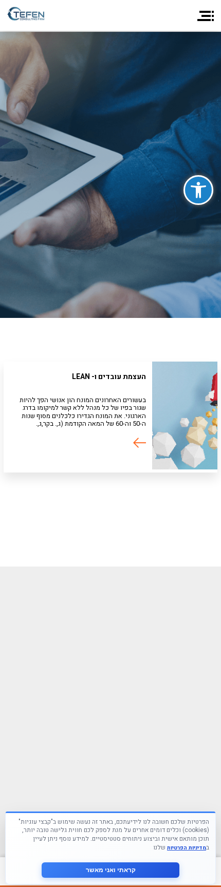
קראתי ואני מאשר (111, 870)
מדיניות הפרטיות (186, 848)
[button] (198, 190)
